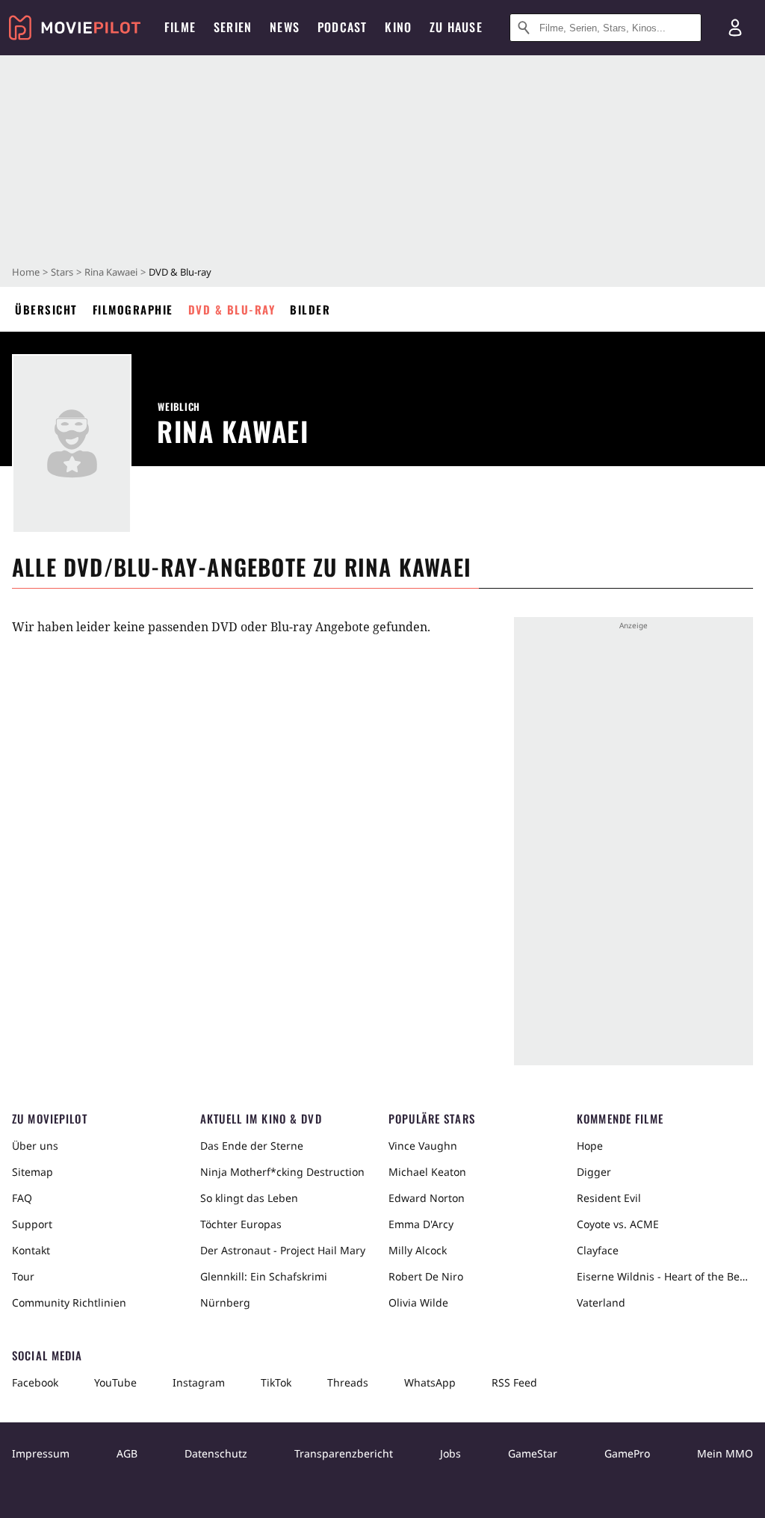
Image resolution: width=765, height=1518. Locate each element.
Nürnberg (225, 1302)
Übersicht (46, 309)
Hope (590, 1145)
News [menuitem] (285, 27)
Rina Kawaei (110, 272)
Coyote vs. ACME (618, 1224)
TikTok (276, 1382)
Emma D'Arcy (420, 1224)
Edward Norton (426, 1198)
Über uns (35, 1145)
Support (32, 1224)
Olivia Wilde (418, 1302)
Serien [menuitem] (233, 27)
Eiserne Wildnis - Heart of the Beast (665, 1276)
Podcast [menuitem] (342, 27)
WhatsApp (430, 1382)
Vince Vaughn (422, 1145)
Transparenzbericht (343, 1453)
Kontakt (31, 1250)
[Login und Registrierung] (735, 27)
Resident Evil (609, 1198)
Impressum (40, 1453)
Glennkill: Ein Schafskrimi (263, 1276)
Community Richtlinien (69, 1302)
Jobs (450, 1453)
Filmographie (133, 309)
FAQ (22, 1198)
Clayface (598, 1250)
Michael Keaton (427, 1172)
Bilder (310, 309)
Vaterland (601, 1302)
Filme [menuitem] (180, 27)
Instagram (199, 1382)
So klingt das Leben (249, 1198)
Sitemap (32, 1172)
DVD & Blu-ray (232, 309)
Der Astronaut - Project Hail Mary (282, 1250)
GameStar (532, 1453)
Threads (347, 1382)
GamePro (627, 1453)
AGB (127, 1453)
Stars (62, 272)
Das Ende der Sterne (251, 1145)
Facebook (35, 1382)
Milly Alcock (417, 1250)
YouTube (115, 1382)
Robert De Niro (425, 1276)
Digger (594, 1172)
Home (26, 272)
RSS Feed (514, 1382)
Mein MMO (725, 1453)
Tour (23, 1276)
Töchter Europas (241, 1224)
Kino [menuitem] (398, 27)
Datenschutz (216, 1453)
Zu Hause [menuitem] (456, 27)
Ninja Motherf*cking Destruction (282, 1172)
